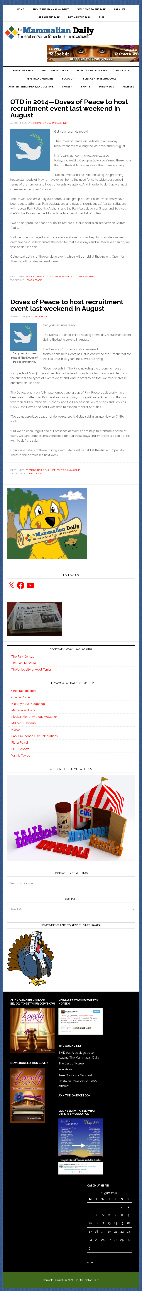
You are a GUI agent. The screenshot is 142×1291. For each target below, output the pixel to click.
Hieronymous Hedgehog (28, 704)
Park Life (64, 276)
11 (96, 1223)
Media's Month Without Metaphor (34, 716)
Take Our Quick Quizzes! (75, 1075)
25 (96, 1240)
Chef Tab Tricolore (23, 691)
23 (128, 1231)
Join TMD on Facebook (74, 1095)
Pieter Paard (19, 742)
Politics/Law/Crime (82, 276)
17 (90, 1231)
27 (109, 1240)
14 (115, 1223)
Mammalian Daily (23, 710)
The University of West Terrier (31, 669)
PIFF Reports (20, 749)
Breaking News (35, 276)
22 (122, 1231)
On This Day (51, 276)
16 (128, 1223)
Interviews (65, 1069)
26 (103, 1240)
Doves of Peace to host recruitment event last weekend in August (67, 305)
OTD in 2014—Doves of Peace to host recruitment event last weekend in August (69, 108)
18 (96, 1231)
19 (102, 1231)
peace (38, 280)
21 (115, 1231)
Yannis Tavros (20, 755)
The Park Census (22, 656)
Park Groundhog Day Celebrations (34, 736)
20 (109, 1231)
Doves (30, 280)
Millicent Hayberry (23, 723)
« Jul (90, 1262)
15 (122, 1223)
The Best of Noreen (71, 1063)
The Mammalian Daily (49, 33)
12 (102, 1223)
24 (90, 1240)
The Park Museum (23, 663)
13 (109, 1223)
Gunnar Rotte (20, 697)
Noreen (16, 729)
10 (90, 1223)
